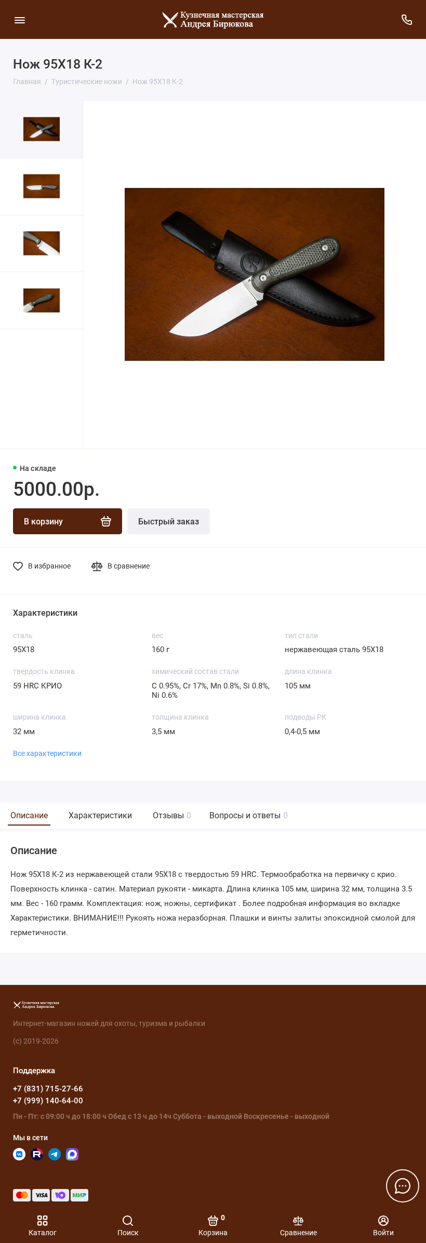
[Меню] (19, 19)
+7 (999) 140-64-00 (48, 1100)
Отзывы (171, 815)
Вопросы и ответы (247, 815)
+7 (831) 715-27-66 (48, 1088)
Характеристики (100, 815)
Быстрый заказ (168, 521)
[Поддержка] (406, 19)
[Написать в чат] (402, 1185)
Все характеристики (47, 753)
